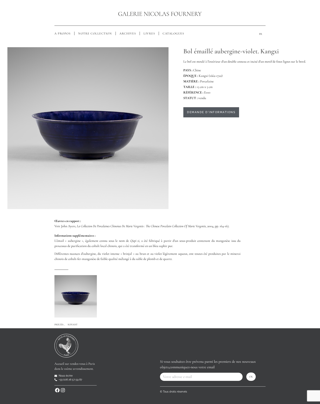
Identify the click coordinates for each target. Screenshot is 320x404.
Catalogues (173, 33)
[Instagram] (63, 390)
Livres (149, 33)
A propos (62, 33)
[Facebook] (57, 390)
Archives (127, 33)
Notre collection (95, 33)
